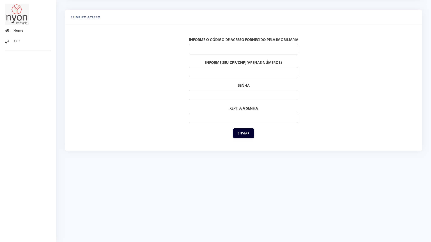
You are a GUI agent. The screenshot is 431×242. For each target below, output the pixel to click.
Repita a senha (243, 108)
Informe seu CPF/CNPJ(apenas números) (243, 62)
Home (18, 30)
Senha (244, 85)
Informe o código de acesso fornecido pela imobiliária (243, 39)
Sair (16, 41)
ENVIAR (243, 133)
